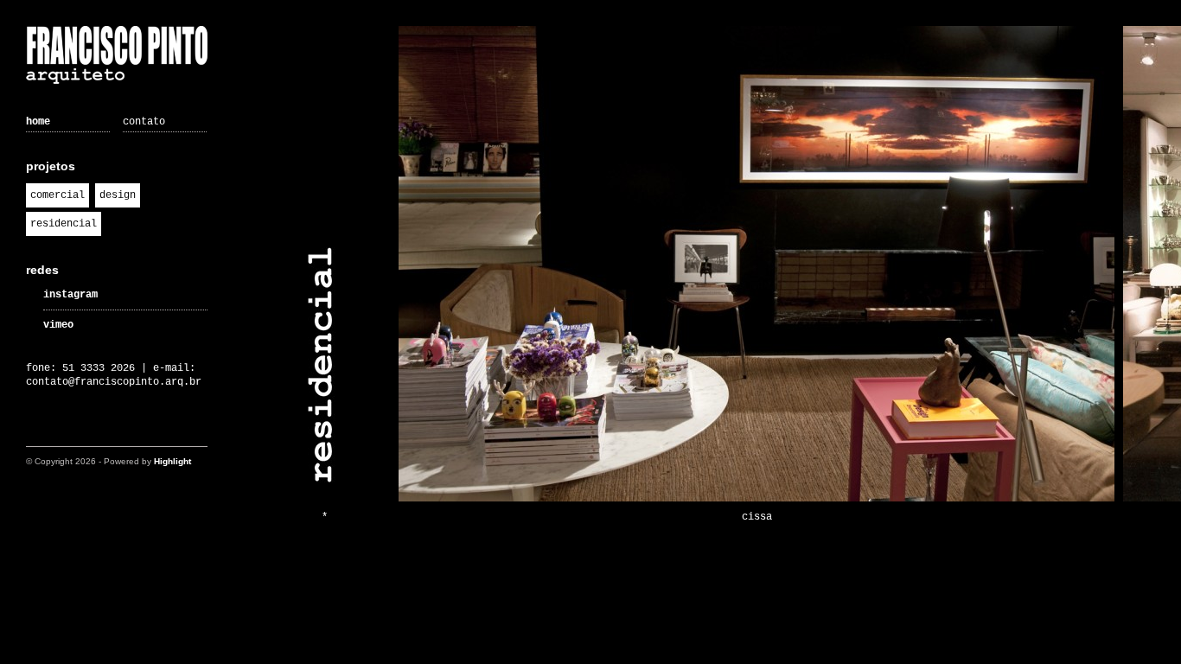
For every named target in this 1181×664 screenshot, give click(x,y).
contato (144, 122)
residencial (63, 224)
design (117, 195)
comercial (57, 195)
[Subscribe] (37, 430)
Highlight (172, 461)
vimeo (58, 325)
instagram (70, 295)
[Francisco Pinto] (116, 57)
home (38, 122)
